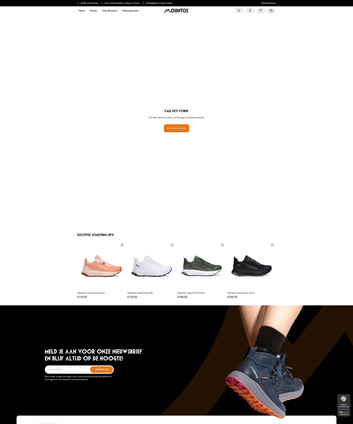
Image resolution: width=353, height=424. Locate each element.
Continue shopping (176, 128)
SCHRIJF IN (101, 369)
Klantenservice (268, 3)
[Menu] (348, 395)
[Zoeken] (239, 10)
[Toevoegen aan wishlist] (122, 245)
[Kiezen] (121, 285)
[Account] (250, 10)
